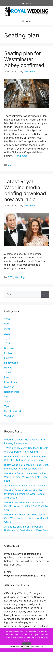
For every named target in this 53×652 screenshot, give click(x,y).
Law (6, 377)
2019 (7, 328)
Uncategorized (12, 411)
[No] (49, 640)
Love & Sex (10, 382)
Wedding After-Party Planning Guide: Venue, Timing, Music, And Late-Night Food (26, 477)
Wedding (20, 277)
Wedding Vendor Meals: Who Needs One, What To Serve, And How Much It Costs (26, 518)
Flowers (8, 358)
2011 (10, 164)
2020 (7, 333)
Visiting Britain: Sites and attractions (25, 485)
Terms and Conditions (19, 646)
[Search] (45, 294)
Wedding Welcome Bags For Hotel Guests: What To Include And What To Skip (26, 506)
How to (8, 367)
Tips (6, 406)
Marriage (9, 387)
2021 (7, 338)
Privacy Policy (37, 646)
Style (7, 401)
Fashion (8, 353)
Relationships (11, 391)
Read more (21, 155)
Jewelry (8, 372)
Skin (6, 396)
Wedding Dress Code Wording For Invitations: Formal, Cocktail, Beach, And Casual (24, 494)
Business (9, 348)
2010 (7, 319)
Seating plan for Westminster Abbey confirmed (24, 59)
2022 (7, 343)
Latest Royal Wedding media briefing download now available (25, 190)
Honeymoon (11, 362)
